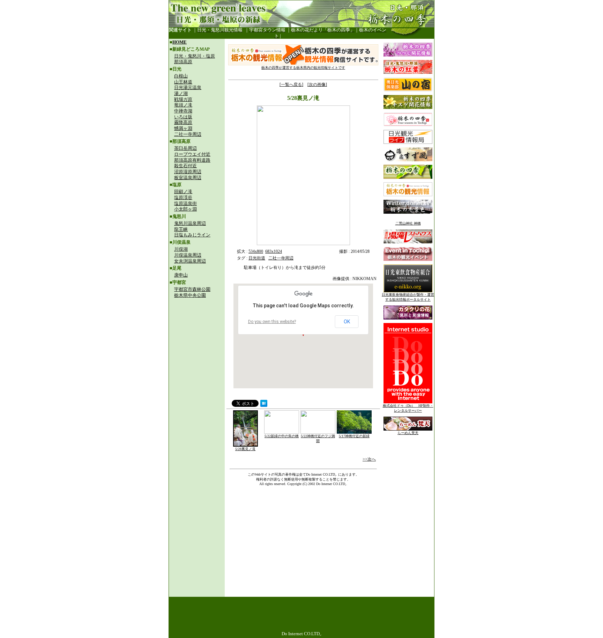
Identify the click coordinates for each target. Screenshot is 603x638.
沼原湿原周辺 (187, 171)
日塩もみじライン (192, 234)
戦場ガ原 (183, 99)
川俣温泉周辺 (187, 255)
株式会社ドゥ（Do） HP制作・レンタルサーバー (408, 408)
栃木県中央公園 (190, 295)
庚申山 (181, 275)
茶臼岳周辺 (185, 148)
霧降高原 (183, 122)
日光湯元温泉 (187, 87)
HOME (179, 42)
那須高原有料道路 (192, 160)
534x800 (255, 251)
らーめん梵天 (407, 433)
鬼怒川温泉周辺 (190, 223)
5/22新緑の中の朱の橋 (282, 436)
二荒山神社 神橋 (408, 223)
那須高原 (183, 61)
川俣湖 (181, 249)
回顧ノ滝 (183, 191)
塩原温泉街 (185, 203)
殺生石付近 (185, 165)
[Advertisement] (197, 348)
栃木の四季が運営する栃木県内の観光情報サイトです (303, 67)
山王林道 (183, 82)
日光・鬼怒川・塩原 (194, 56)
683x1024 (273, 251)
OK (347, 321)
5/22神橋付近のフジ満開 (318, 438)
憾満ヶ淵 (183, 128)
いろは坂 (183, 116)
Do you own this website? (272, 321)
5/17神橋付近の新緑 (354, 436)
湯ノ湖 (181, 93)
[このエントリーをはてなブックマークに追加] (263, 405)
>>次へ (369, 459)
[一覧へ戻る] (291, 84)
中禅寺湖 (183, 110)
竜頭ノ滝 (183, 105)
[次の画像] (317, 84)
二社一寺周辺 (187, 134)
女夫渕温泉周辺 (190, 261)
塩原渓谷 (183, 197)
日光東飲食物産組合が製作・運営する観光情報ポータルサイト (408, 297)
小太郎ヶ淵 (185, 209)
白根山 (181, 76)
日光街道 (256, 258)
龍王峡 (181, 229)
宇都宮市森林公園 (192, 289)
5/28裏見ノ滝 (245, 449)
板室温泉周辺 (187, 177)
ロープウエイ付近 (192, 154)
